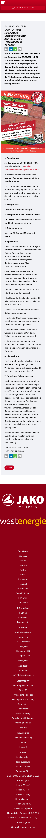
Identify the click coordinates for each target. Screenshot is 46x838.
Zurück (9, 468)
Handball (23, 584)
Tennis (23, 574)
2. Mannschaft (23, 642)
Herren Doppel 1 (23, 799)
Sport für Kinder (23, 593)
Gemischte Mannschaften (23, 827)
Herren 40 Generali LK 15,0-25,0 (23, 818)
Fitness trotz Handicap (23, 695)
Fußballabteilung (23, 632)
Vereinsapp (23, 602)
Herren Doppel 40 (23, 804)
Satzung (23, 613)
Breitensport (23, 588)
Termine (23, 565)
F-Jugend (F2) (23, 655)
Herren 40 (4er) (23, 790)
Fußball (23, 570)
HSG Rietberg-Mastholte (23, 675)
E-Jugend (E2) (23, 651)
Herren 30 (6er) (23, 785)
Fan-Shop (23, 598)
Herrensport (23, 709)
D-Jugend (23, 646)
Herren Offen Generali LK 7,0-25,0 (23, 813)
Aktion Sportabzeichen (23, 685)
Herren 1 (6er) (23, 780)
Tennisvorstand (23, 762)
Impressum (23, 617)
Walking (23, 727)
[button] (6, 49)
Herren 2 (23, 747)
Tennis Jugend (23, 822)
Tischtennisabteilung (23, 737)
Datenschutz (23, 622)
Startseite (23, 556)
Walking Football (23, 723)
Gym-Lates (23, 704)
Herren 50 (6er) (23, 794)
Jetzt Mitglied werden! (24, 8)
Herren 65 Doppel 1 (23, 808)
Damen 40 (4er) (23, 771)
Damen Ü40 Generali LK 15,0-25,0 (23, 776)
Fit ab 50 (23, 690)
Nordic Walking (23, 713)
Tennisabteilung (23, 757)
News (23, 561)
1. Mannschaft (23, 637)
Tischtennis (23, 579)
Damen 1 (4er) (23, 766)
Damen (23, 742)
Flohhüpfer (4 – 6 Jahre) (23, 699)
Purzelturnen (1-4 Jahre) (23, 718)
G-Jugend (23, 660)
